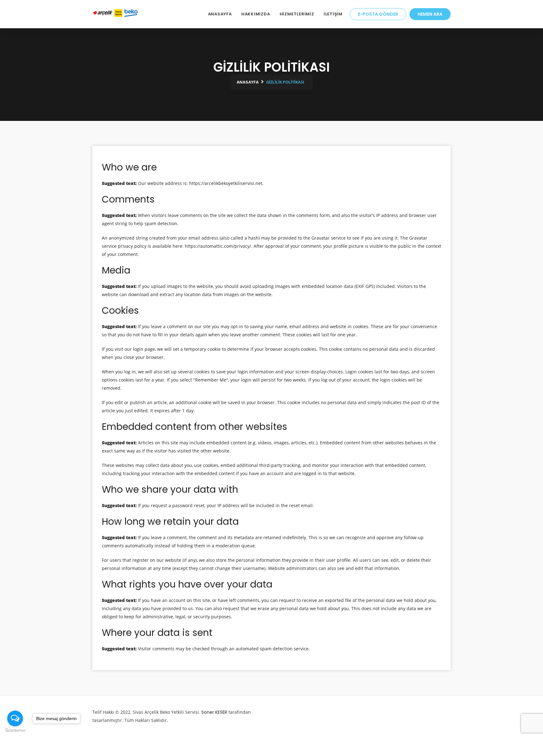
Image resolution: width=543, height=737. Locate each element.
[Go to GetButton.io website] (15, 731)
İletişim (333, 14)
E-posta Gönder (378, 14)
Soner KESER (214, 712)
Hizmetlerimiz (297, 14)
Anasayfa (220, 14)
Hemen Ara (430, 14)
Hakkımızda (255, 14)
